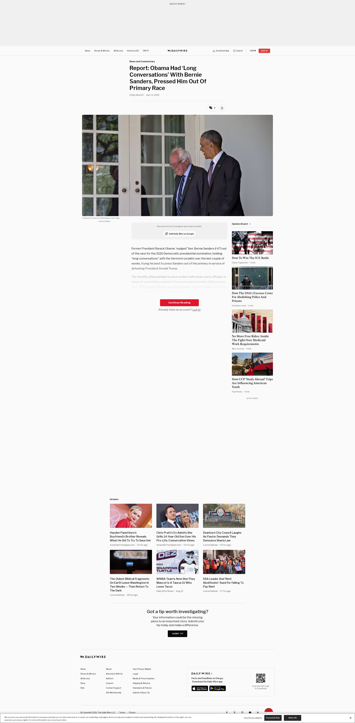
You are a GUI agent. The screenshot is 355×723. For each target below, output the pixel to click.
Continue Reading (179, 302)
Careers (109, 683)
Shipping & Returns (141, 683)
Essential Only (273, 718)
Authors (109, 678)
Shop (82, 683)
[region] (177, 718)
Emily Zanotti (136, 95)
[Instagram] (242, 712)
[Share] (222, 108)
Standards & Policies (142, 688)
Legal (135, 674)
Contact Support (113, 688)
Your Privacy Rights (142, 669)
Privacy (132, 712)
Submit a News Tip (141, 692)
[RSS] (258, 712)
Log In (196, 309)
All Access (118, 50)
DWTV (146, 50)
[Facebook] (227, 712)
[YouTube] (250, 712)
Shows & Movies (102, 50)
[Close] (351, 718)
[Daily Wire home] (177, 50)
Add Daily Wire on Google (181, 234)
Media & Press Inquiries (143, 678)
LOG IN (253, 51)
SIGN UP (264, 51)
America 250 (133, 50)
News (87, 50)
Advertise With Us (114, 674)
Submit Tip (177, 634)
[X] (234, 712)
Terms (122, 712)
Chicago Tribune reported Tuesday (167, 286)
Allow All (292, 718)
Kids (82, 688)
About (109, 669)
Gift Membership (113, 692)
